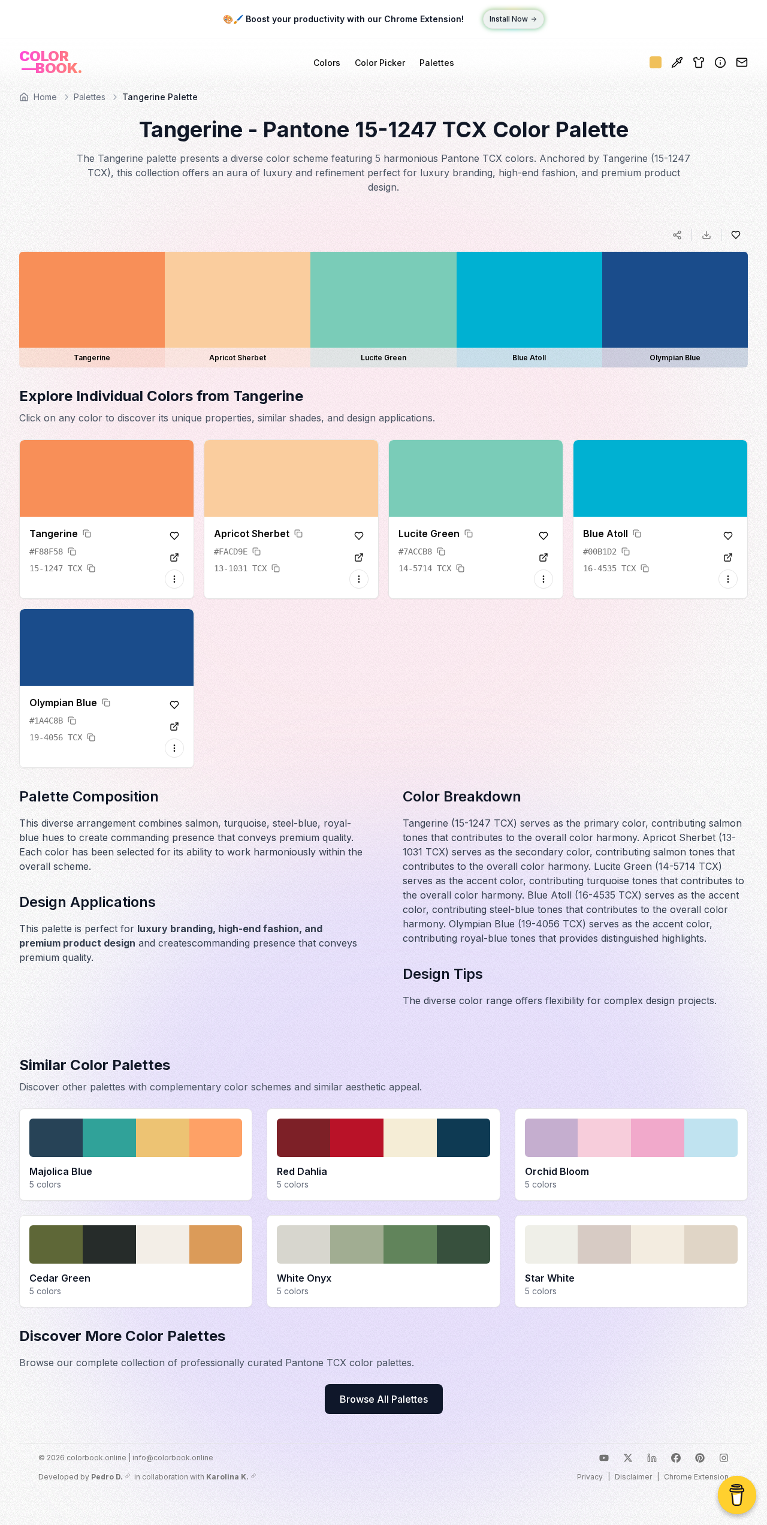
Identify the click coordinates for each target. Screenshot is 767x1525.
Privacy (590, 1476)
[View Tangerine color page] (174, 557)
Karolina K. (227, 1476)
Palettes (436, 63)
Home (45, 97)
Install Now (509, 18)
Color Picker (380, 63)
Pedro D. (107, 1476)
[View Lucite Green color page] (543, 557)
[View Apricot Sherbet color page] (359, 557)
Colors (326, 63)
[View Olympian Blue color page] (174, 726)
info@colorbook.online (172, 1457)
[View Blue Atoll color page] (728, 557)
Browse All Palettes (384, 1399)
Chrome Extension (696, 1476)
